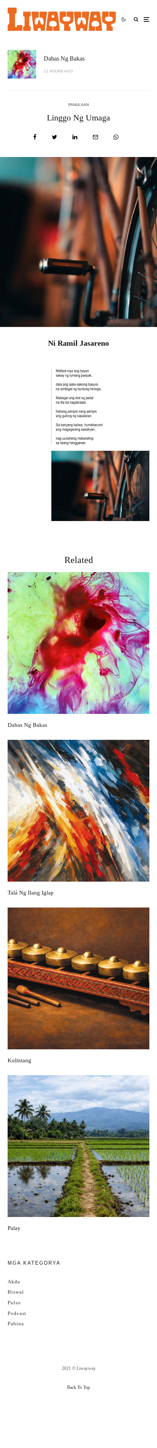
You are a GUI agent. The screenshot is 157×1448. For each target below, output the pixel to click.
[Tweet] (54, 137)
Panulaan (78, 105)
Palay (14, 1228)
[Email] (95, 137)
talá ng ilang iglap (31, 893)
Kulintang (19, 1060)
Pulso (14, 1302)
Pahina (16, 1323)
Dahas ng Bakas (64, 58)
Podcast (17, 1313)
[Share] (35, 137)
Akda (14, 1281)
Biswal (16, 1292)
